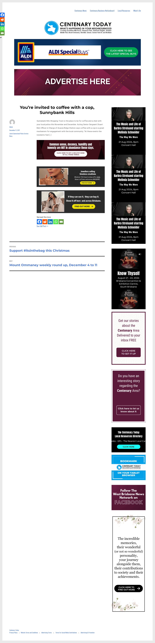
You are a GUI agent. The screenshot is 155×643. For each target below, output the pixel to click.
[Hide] (1, 37)
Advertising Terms (46, 632)
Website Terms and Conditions (29, 632)
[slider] (131, 307)
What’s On (137, 10)
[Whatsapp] (55, 221)
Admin (11, 127)
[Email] (61, 221)
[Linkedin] (50, 221)
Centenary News (81, 10)
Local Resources (124, 10)
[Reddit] (44, 221)
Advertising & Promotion (88, 632)
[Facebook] (39, 221)
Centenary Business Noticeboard (102, 10)
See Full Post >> (42, 226)
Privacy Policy (13, 632)
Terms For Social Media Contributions (66, 632)
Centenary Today (14, 630)
